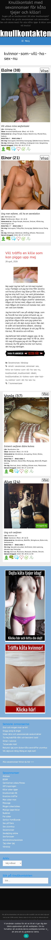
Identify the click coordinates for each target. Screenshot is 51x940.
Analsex (6, 776)
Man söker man (9, 800)
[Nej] (47, 930)
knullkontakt (11, 373)
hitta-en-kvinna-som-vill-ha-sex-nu (22, 370)
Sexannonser (14, 363)
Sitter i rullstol (9, 741)
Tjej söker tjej (9, 843)
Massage (6, 803)
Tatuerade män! (10, 744)
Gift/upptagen (9, 786)
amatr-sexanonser (16, 366)
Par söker (7, 816)
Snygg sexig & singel (12, 731)
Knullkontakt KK (10, 793)
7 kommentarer (15, 383)
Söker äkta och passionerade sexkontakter (22, 734)
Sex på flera (8, 823)
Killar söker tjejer (10, 790)
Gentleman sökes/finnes (14, 783)
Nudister (6, 813)
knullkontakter (12, 376)
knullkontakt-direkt (27, 373)
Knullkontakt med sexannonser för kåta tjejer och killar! (25, 7)
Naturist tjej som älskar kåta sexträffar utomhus (25, 748)
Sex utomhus (9, 827)
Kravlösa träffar (10, 796)
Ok (26, 936)
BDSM (5, 779)
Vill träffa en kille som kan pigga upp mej (24, 255)
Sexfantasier (8, 837)
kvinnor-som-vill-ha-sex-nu (22, 380)
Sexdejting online (10, 833)
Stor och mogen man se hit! (15, 727)
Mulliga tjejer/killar (11, 810)
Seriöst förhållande (11, 820)
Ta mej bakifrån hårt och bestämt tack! (20, 737)
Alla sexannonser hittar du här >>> (18, 762)
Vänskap (24, 363)
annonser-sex (32, 366)
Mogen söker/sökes (11, 806)
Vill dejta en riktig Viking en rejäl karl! (19, 751)
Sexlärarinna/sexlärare (13, 840)
